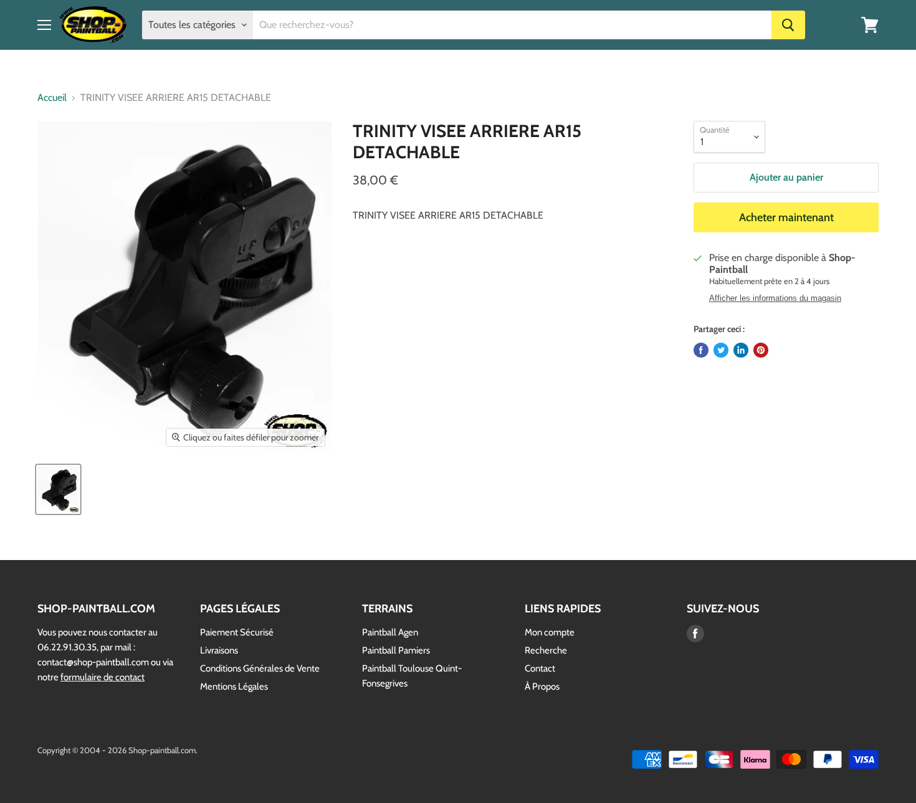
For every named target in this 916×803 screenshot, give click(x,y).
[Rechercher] (788, 25)
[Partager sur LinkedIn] (740, 350)
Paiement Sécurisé (237, 632)
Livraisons (219, 650)
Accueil (52, 97)
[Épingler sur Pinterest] (760, 350)
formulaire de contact (102, 677)
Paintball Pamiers (396, 650)
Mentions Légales (234, 686)
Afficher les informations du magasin (775, 298)
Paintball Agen (390, 632)
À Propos (542, 686)
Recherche (546, 650)
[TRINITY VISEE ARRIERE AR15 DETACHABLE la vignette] (58, 489)
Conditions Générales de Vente (260, 668)
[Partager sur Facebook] (701, 350)
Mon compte (550, 632)
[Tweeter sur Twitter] (720, 350)
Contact (540, 668)
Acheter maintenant (786, 217)
